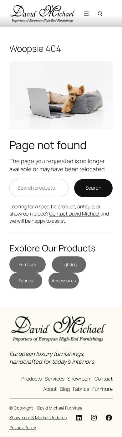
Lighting (69, 264)
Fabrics (26, 281)
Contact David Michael (74, 213)
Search (93, 187)
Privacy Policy (22, 427)
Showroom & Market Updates (38, 417)
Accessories (64, 281)
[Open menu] (86, 13)
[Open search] (100, 13)
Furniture (27, 264)
